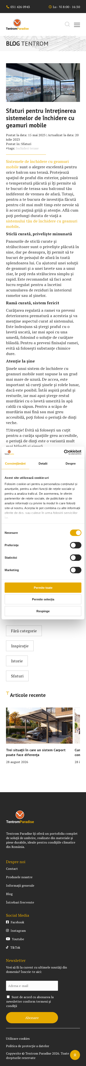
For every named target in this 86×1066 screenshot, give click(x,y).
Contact (12, 868)
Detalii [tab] (43, 463)
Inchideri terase (27, 148)
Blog (9, 894)
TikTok (14, 947)
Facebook (17, 922)
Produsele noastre (19, 877)
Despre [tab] (71, 463)
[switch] (75, 545)
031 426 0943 (20, 7)
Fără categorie (24, 631)
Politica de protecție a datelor (27, 1046)
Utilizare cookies (18, 1038)
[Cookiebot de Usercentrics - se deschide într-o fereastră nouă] (63, 452)
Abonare (32, 1017)
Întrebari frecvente (20, 902)
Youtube (17, 939)
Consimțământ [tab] (15, 463)
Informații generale (20, 885)
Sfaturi (26, 144)
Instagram (18, 930)
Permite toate (43, 587)
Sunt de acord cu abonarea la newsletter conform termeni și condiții (30, 1001)
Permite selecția (43, 599)
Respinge (43, 611)
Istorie (17, 661)
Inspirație (20, 646)
